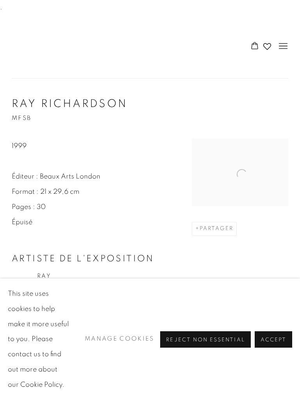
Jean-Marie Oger (55, 46)
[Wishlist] (268, 44)
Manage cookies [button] (119, 339)
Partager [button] (217, 228)
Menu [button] (282, 46)
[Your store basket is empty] (254, 46)
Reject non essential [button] (205, 339)
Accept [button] (273, 339)
